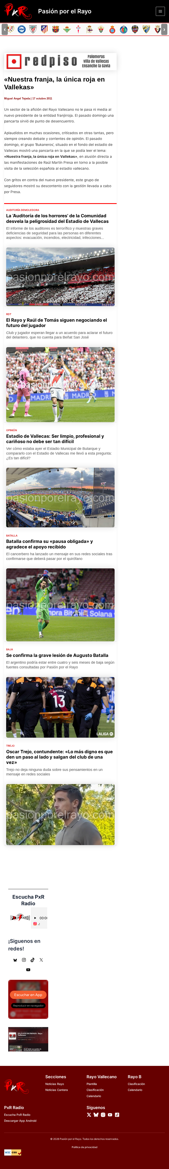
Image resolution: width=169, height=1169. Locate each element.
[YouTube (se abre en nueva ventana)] (28, 969)
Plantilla (92, 1084)
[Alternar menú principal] (160, 11)
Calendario (94, 1096)
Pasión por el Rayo (65, 11)
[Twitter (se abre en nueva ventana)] (41, 960)
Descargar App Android (20, 1120)
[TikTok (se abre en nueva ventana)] (32, 960)
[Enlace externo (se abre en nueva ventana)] (60, 61)
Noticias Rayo (54, 1084)
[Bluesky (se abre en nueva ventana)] (15, 960)
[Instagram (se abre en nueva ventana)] (24, 960)
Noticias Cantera (56, 1090)
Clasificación (95, 1090)
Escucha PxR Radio (17, 1114)
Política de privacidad (84, 1147)
